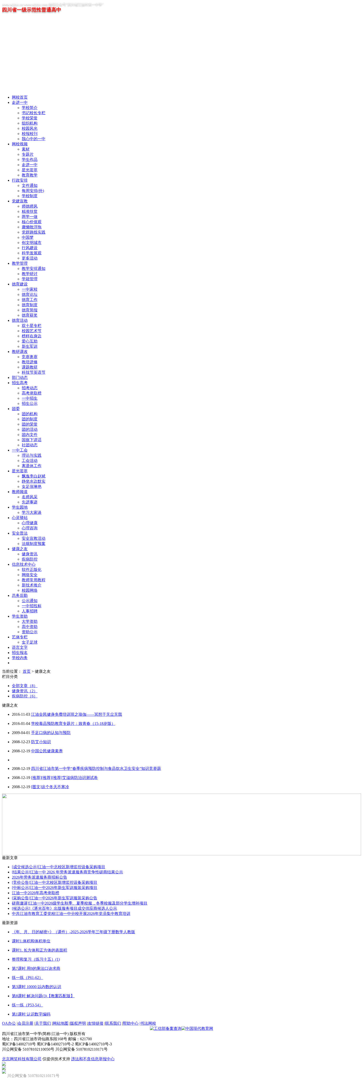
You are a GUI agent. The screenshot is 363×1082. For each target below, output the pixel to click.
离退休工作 (31, 466)
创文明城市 (31, 242)
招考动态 (30, 388)
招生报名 (20, 652)
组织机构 (30, 123)
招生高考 (20, 383)
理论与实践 (31, 455)
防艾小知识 (41, 742)
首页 (27, 671)
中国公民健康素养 (47, 751)
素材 (26, 149)
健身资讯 (30, 554)
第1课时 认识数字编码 (31, 1014)
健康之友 (20, 549)
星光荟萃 (30, 170)
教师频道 (20, 492)
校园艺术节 (31, 331)
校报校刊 (30, 133)
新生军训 (30, 346)
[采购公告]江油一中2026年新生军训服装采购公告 (54, 898)
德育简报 (30, 310)
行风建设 (30, 248)
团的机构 (30, 414)
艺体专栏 (20, 637)
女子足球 (30, 642)
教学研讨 (30, 274)
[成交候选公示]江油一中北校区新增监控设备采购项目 (58, 867)
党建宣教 (20, 201)
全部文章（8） (25, 686)
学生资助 (20, 616)
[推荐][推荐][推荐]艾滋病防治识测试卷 (64, 778)
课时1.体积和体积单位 (31, 941)
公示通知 (30, 601)
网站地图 (60, 1023)
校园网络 (30, 590)
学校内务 (20, 658)
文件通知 (30, 185)
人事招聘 (30, 611)
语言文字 (20, 647)
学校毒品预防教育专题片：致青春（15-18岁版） (73, 723)
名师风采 (30, 497)
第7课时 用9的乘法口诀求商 (36, 968)
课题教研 (30, 367)
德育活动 (20, 320)
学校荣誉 (30, 118)
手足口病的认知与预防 (51, 733)
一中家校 (30, 289)
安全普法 (20, 533)
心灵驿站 (20, 518)
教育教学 (30, 175)
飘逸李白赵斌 (33, 476)
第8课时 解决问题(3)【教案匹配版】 (43, 996)
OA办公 (9, 1023)
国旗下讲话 (31, 440)
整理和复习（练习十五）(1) (36, 959)
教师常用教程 (33, 580)
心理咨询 (30, 528)
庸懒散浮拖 (31, 227)
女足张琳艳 (31, 486)
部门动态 (20, 377)
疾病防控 (30, 559)
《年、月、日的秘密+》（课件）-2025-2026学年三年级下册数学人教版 (73, 932)
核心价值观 (31, 222)
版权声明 (78, 1023)
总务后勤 (20, 595)
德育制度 (30, 305)
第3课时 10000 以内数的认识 (36, 987)
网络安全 (30, 575)
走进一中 (20, 102)
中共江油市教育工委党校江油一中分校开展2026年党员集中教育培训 (71, 913)
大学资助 (30, 621)
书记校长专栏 (33, 113)
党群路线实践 (33, 232)
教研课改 (20, 351)
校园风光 (30, 128)
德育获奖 (30, 315)
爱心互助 (30, 341)
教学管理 (20, 263)
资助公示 (30, 632)
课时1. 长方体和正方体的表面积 (39, 950)
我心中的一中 (33, 139)
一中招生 (30, 398)
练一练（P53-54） (27, 1005)
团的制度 (30, 419)
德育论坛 (30, 294)
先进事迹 (30, 502)
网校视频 (20, 144)
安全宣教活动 (33, 538)
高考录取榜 (31, 393)
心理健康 (30, 523)
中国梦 (28, 237)
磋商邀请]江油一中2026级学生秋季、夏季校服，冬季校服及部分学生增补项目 (79, 903)
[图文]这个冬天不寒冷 (50, 787)
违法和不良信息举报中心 (93, 1059)
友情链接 (95, 1023)
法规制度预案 (33, 543)
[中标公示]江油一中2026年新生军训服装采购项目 (54, 888)
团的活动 (30, 429)
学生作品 (30, 159)
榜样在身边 (31, 336)
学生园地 (20, 507)
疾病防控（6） (25, 696)
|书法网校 (148, 1023)
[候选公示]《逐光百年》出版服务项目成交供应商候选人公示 (64, 908)
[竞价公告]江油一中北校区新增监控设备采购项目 (54, 882)
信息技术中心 (24, 564)
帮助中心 (131, 1023)
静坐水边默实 (33, 481)
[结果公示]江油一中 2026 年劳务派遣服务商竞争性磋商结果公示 (67, 872)
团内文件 (30, 435)
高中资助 (30, 627)
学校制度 (30, 196)
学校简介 (30, 108)
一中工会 (20, 450)
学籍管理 (30, 279)
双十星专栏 (31, 326)
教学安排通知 (33, 268)
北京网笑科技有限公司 (21, 1059)
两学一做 (30, 217)
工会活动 (30, 460)
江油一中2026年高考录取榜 (35, 893)
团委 (16, 409)
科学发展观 (31, 253)
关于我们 (43, 1023)
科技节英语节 (33, 372)
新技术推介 (31, 585)
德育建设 (20, 284)
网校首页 (20, 97)
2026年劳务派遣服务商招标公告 (39, 877)
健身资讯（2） (25, 691)
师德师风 (30, 206)
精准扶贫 (30, 211)
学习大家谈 (31, 512)
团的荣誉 (30, 424)
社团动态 (30, 445)
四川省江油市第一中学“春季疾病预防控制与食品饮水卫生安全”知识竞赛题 (96, 768)
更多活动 (30, 258)
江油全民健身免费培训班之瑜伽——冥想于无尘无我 (76, 714)
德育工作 (30, 300)
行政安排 (20, 180)
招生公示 (30, 403)
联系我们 (113, 1023)
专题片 (28, 154)
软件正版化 (31, 569)
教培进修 (30, 362)
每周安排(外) (33, 191)
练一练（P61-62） (27, 977)
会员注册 (25, 1023)
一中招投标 (31, 606)
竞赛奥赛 (30, 357)
